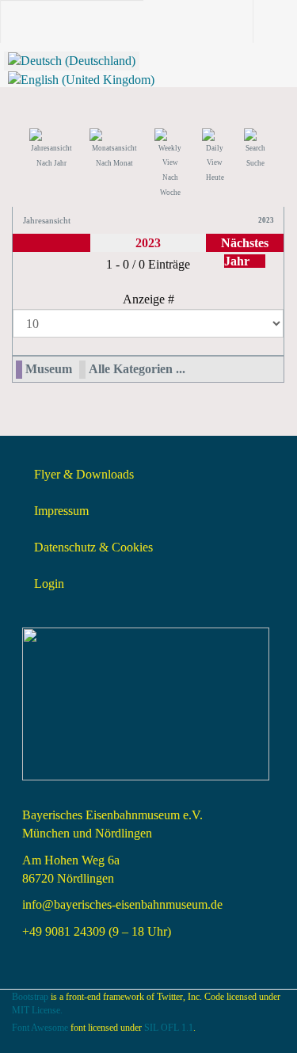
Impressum (61, 510)
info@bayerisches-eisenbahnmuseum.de (122, 904)
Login (49, 583)
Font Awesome (40, 1027)
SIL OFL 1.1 (168, 1027)
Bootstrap (30, 996)
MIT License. (37, 1010)
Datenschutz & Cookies (93, 547)
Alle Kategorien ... (137, 369)
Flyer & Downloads (84, 474)
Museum (48, 369)
